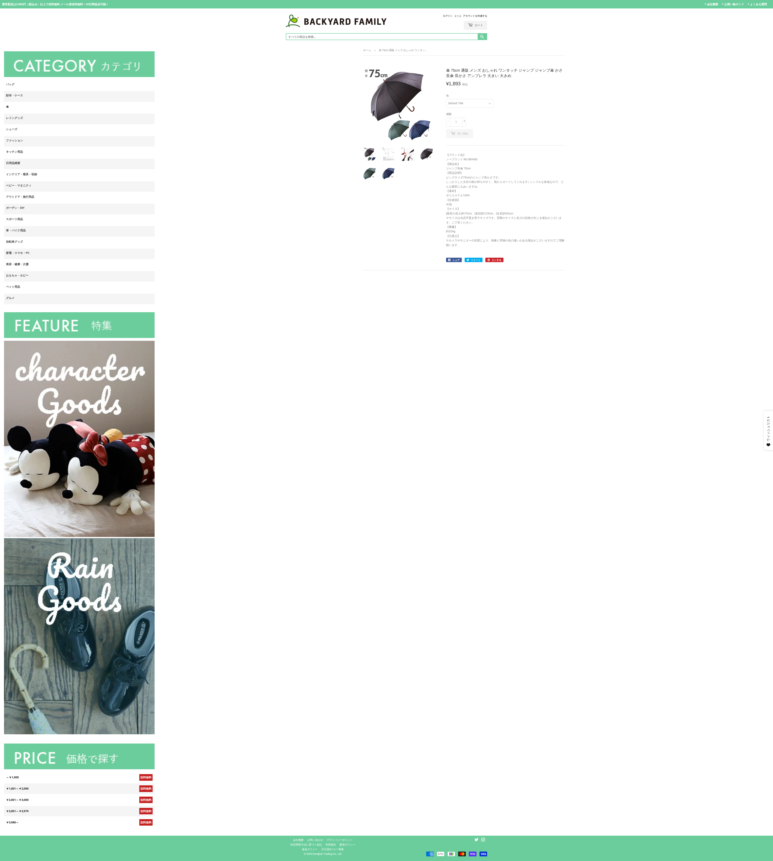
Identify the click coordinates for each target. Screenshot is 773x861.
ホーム (367, 50)
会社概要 (712, 4)
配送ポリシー (347, 844)
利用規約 (331, 844)
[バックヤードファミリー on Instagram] (483, 840)
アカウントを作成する (475, 15)
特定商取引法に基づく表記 (306, 844)
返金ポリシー (310, 849)
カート (478, 25)
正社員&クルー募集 (332, 849)
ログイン (448, 15)
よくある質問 (758, 4)
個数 (449, 114)
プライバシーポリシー (340, 839)
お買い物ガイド (734, 4)
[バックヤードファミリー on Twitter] (476, 840)
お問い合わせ (315, 839)
